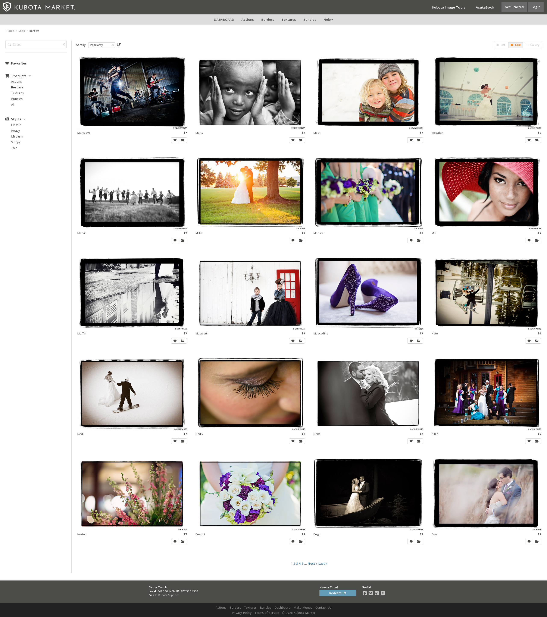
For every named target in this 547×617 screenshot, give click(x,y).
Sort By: (81, 45)
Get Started (514, 7)
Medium (17, 136)
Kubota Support (168, 595)
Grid (518, 45)
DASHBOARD (224, 19)
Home (10, 31)
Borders (267, 19)
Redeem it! (337, 593)
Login (536, 7)
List (503, 45)
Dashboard (282, 607)
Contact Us (323, 607)
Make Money (302, 607)
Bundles (309, 19)
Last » (323, 563)
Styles (15, 119)
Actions (247, 19)
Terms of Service (266, 613)
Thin (14, 148)
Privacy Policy (241, 613)
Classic (16, 125)
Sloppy (16, 142)
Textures (288, 19)
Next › (312, 563)
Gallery (534, 45)
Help (327, 19)
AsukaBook (485, 7)
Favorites (18, 63)
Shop (22, 31)
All (13, 105)
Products (18, 76)
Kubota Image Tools (448, 7)
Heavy (15, 131)
